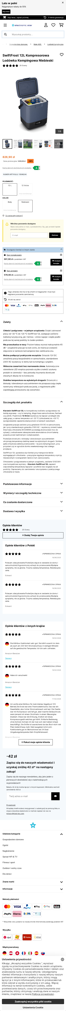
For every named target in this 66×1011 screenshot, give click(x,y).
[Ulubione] (53, 25)
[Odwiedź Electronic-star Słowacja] (43, 953)
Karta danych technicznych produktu (17, 168)
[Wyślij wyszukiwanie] (5, 34)
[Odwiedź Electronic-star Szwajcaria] (17, 953)
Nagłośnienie (8, 851)
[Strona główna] (5, 44)
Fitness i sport (9, 862)
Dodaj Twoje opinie (34, 535)
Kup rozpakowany (14, 255)
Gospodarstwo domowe (18, 44)
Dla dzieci (7, 874)
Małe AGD (38, 44)
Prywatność (11, 805)
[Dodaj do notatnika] (61, 54)
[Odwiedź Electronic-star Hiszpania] (36, 953)
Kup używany (12, 271)
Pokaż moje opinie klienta (36, 742)
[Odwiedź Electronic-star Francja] (24, 953)
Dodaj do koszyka (57, 262)
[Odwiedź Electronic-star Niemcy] (4, 953)
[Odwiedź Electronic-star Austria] (11, 953)
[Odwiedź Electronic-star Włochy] (30, 953)
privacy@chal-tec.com (15, 813)
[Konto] (46, 25)
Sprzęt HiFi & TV (10, 856)
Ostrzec (55, 235)
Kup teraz (6, 11)
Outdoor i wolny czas (12, 868)
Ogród (5, 845)
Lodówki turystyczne (55, 44)
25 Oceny (23, 65)
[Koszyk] (61, 25)
